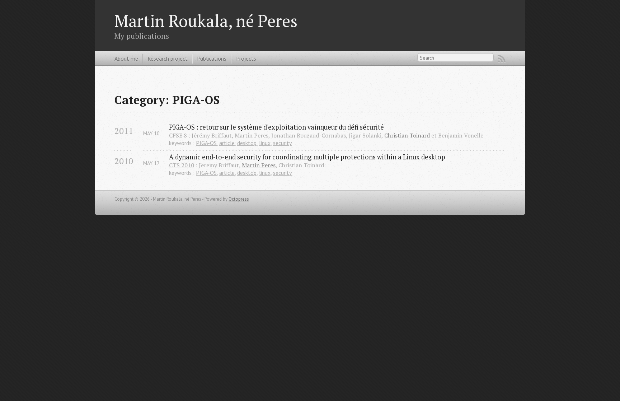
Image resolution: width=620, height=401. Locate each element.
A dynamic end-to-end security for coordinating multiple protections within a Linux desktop (307, 157)
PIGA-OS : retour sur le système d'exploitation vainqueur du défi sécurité (276, 127)
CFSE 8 (178, 135)
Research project (167, 58)
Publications (211, 58)
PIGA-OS (206, 142)
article (227, 142)
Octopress (239, 199)
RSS (502, 59)
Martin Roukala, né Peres (205, 21)
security (282, 142)
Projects (246, 58)
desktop (247, 142)
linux (265, 142)
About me (126, 58)
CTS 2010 (181, 165)
